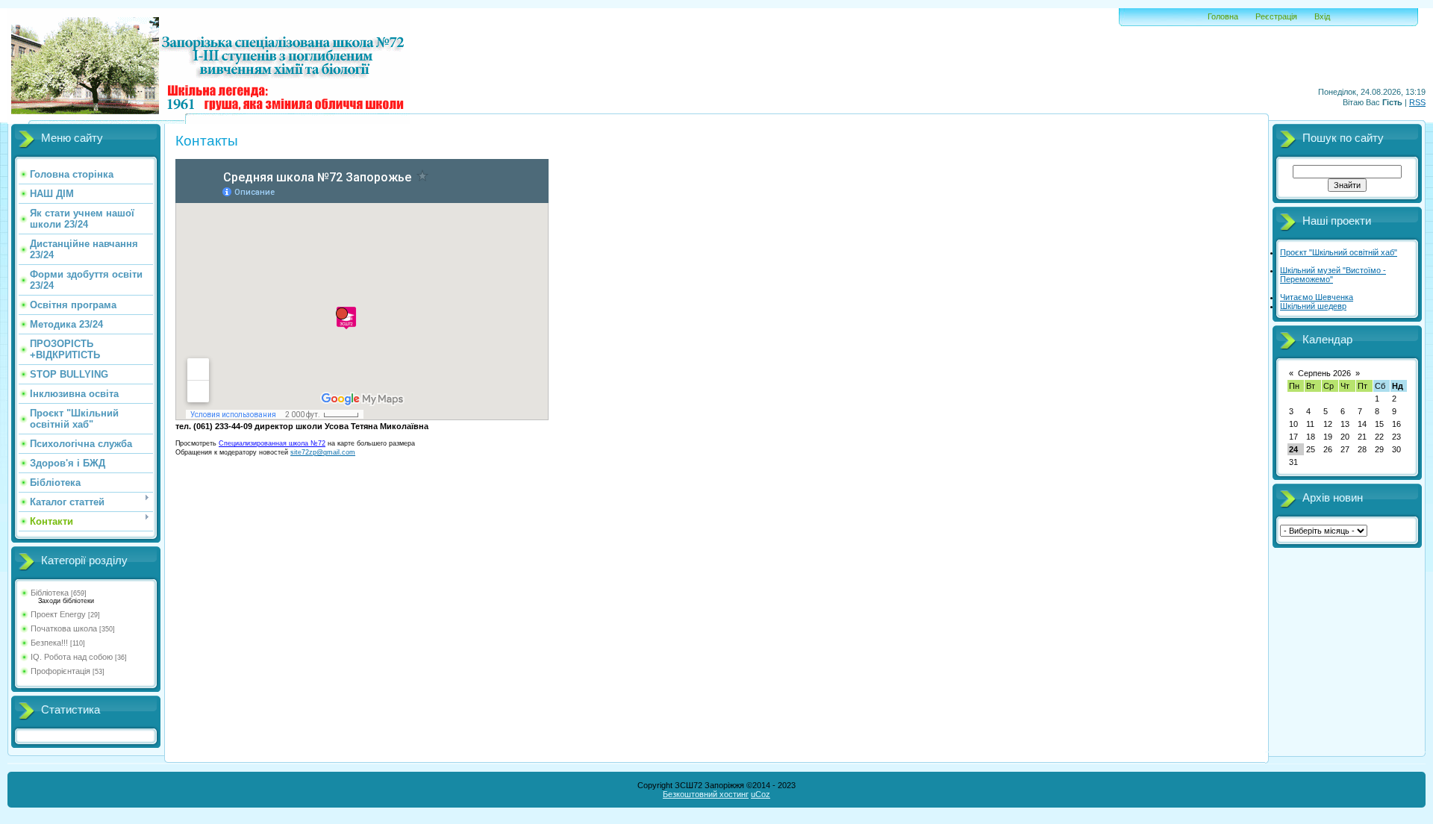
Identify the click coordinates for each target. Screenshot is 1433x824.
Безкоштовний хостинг (706, 794)
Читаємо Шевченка (1316, 297)
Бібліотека (50, 592)
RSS (1417, 102)
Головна (1223, 16)
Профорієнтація (60, 671)
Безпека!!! (49, 642)
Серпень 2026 (1324, 373)
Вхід (1322, 16)
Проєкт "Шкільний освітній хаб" (1338, 252)
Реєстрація (1276, 16)
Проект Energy (58, 614)
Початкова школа (64, 628)
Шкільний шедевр (1313, 306)
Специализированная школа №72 (272, 443)
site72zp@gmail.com (322, 452)
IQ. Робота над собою (72, 656)
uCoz (760, 794)
